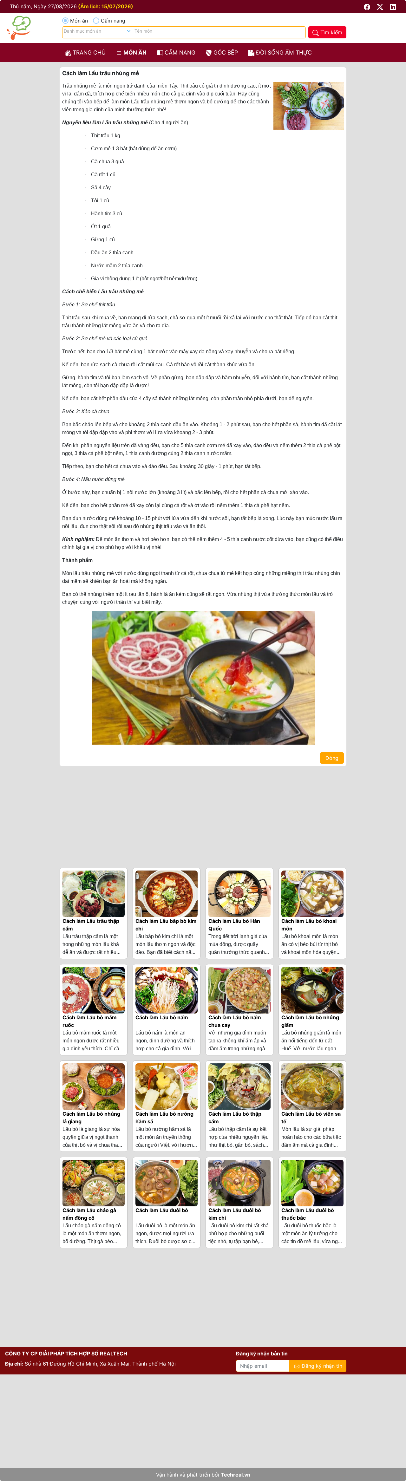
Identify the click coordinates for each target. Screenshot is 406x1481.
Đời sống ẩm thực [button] (283, 52)
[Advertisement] (203, 815)
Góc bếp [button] (225, 52)
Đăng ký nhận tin (321, 1366)
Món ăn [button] (134, 52)
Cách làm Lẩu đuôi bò (161, 1210)
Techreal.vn (235, 1474)
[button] (368, 6)
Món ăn (79, 20)
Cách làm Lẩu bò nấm (161, 1017)
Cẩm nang (113, 20)
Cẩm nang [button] (179, 52)
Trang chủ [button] (88, 52)
